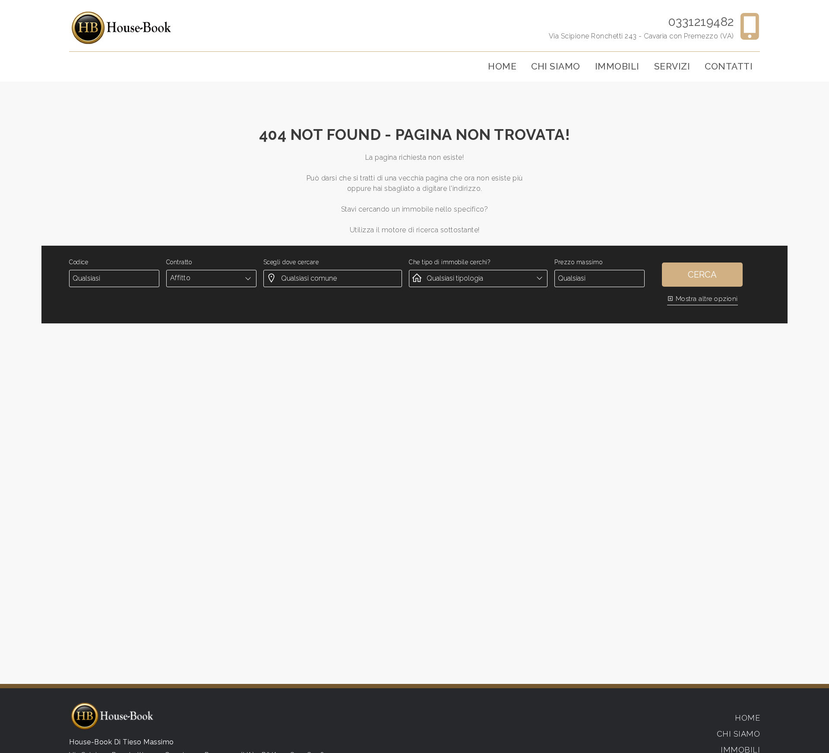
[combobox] (211, 278)
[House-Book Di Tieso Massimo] (121, 27)
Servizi (672, 66)
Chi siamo (555, 66)
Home (502, 66)
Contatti (729, 66)
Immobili (617, 66)
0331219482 (701, 22)
